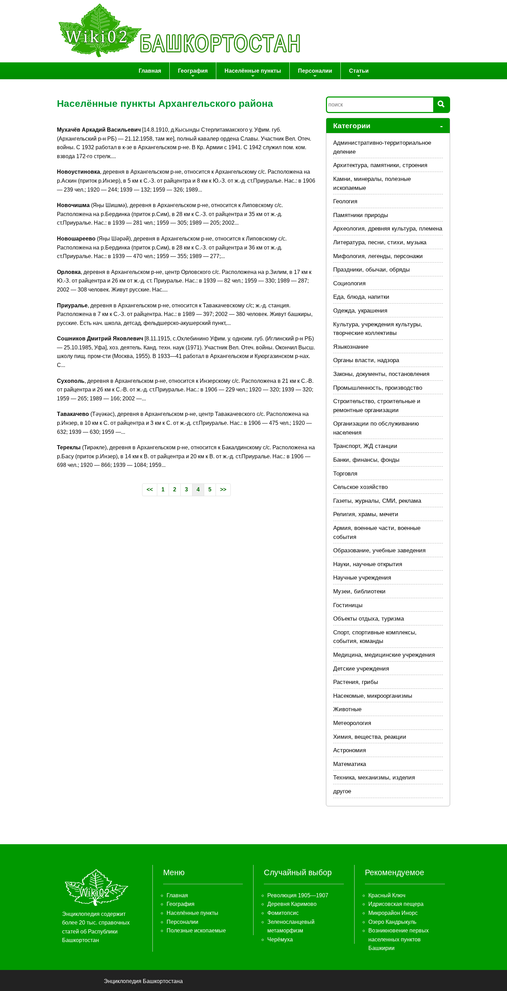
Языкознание (350, 347)
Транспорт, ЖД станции (365, 446)
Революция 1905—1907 (297, 895)
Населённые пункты (253, 71)
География (193, 71)
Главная (150, 71)
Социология (349, 283)
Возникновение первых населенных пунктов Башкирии (398, 939)
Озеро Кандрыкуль (392, 922)
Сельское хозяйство (360, 487)
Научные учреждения (362, 577)
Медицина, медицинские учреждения (384, 655)
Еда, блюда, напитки (361, 297)
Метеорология (352, 723)
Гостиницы (347, 605)
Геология (345, 201)
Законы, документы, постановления (381, 374)
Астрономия (349, 750)
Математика (349, 764)
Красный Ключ (386, 895)
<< (150, 489)
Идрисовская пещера (396, 904)
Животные (347, 709)
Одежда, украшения (360, 310)
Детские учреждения (361, 668)
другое (342, 791)
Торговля (345, 473)
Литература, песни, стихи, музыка (379, 242)
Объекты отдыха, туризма (368, 618)
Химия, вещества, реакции (369, 737)
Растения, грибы (355, 682)
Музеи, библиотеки (359, 591)
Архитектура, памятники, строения (380, 165)
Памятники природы (360, 215)
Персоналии (315, 71)
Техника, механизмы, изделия (374, 777)
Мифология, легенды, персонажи (378, 256)
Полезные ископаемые (196, 930)
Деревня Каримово (292, 904)
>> (223, 489)
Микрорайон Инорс (393, 913)
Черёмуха (280, 939)
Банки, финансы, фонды (366, 460)
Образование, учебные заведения (379, 550)
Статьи (359, 71)
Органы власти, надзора (366, 360)
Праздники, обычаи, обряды (371, 269)
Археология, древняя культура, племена (387, 228)
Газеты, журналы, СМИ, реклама (377, 501)
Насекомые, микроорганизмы (372, 696)
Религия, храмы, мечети (365, 514)
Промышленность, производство (377, 388)
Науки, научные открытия (367, 564)
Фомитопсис (283, 913)
